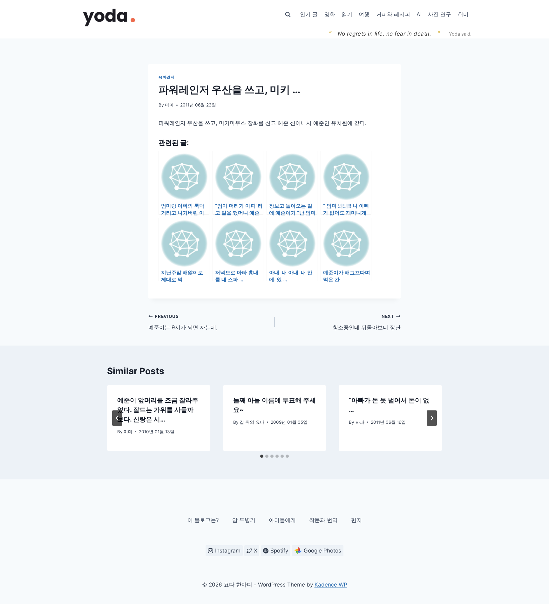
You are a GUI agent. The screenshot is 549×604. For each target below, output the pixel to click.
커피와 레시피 (393, 14)
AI (419, 14)
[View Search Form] (288, 14)
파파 (360, 422)
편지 (356, 520)
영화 (329, 14)
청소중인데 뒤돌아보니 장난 (367, 322)
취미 (463, 14)
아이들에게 (282, 520)
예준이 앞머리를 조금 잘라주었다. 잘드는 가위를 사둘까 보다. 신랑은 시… (157, 409)
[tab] (261, 456)
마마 (169, 104)
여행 (364, 14)
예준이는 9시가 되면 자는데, (183, 322)
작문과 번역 (323, 520)
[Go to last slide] (117, 418)
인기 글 (309, 14)
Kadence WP (331, 584)
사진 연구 (439, 14)
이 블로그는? (203, 520)
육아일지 (166, 77)
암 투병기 (243, 520)
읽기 (347, 14)
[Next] (432, 418)
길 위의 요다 (252, 422)
